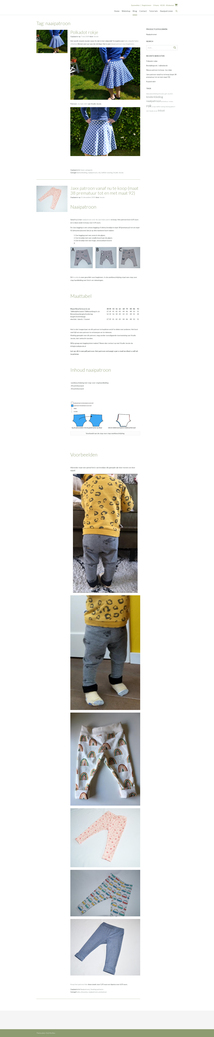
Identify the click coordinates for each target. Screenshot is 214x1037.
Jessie (96, 36)
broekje (76, 277)
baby (78, 992)
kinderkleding (154, 96)
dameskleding (82, 172)
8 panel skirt (151, 81)
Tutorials (153, 11)
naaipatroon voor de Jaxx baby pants (96, 220)
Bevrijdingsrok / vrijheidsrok (157, 65)
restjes (171, 101)
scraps (154, 106)
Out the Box (50, 1033)
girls (166, 94)
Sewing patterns (97, 989)
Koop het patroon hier (79, 984)
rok (99, 172)
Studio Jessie (118, 172)
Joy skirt (170, 94)
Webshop (126, 11)
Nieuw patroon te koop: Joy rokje (159, 70)
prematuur (103, 992)
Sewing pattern (170, 106)
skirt (147, 111)
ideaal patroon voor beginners (122, 44)
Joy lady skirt (82, 104)
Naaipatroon (85, 989)
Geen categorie (86, 170)
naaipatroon (92, 172)
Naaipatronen (166, 11)
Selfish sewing (106, 172)
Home (117, 11)
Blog (135, 11)
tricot (161, 110)
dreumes (84, 992)
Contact (143, 11)
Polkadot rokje (84, 32)
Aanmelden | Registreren (141, 5)
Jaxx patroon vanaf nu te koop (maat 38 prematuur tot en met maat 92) (104, 190)
